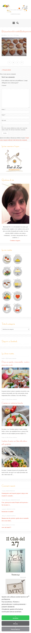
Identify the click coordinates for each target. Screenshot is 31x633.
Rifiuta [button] (15, 624)
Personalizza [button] (15, 629)
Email (3, 115)
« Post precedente (6, 70)
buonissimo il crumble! (8, 511)
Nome (3, 109)
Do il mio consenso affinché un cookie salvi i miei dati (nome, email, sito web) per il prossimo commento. (14, 128)
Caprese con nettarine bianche (12, 403)
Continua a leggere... (15, 240)
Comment (4, 85)
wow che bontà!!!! (6, 527)
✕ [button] (28, 596)
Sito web (4, 120)
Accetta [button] (15, 618)
